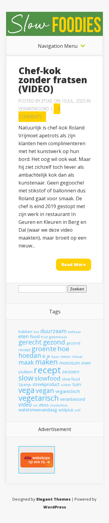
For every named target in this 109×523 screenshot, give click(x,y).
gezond (54, 342)
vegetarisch (38, 398)
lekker (66, 356)
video (25, 404)
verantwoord (72, 399)
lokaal (77, 356)
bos (36, 332)
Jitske (47, 101)
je (48, 356)
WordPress (54, 507)
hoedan (29, 355)
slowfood (48, 378)
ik (43, 356)
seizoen (70, 371)
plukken (25, 371)
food (35, 336)
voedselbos (59, 405)
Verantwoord (33, 109)
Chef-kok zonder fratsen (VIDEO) (52, 79)
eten (23, 336)
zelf (77, 410)
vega (26, 390)
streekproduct (46, 384)
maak (26, 362)
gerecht (30, 342)
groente (43, 348)
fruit (44, 337)
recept (47, 370)
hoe (63, 348)
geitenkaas (58, 337)
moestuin (69, 363)
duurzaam (53, 331)
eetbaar (74, 331)
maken (46, 362)
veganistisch (67, 391)
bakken (25, 331)
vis (35, 405)
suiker (66, 384)
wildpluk (65, 410)
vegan (45, 390)
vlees (44, 405)
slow (25, 378)
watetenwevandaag (37, 410)
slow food (71, 379)
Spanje (24, 384)
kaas (55, 356)
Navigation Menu (58, 46)
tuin (76, 384)
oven (86, 363)
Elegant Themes (53, 499)
